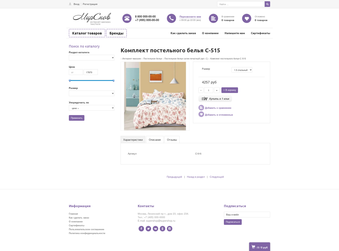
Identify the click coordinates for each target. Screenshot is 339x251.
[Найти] (267, 4)
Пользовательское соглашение (86, 229)
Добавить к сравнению (218, 108)
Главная (73, 213)
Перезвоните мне (190, 16)
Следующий (217, 176)
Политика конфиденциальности (87, 233)
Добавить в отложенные (219, 114)
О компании (210, 33)
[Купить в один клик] (215, 98)
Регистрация (90, 3)
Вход (76, 3)
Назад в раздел (196, 176)
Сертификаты (260, 33)
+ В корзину (229, 90)
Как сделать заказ (183, 33)
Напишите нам (235, 33)
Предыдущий (174, 176)
